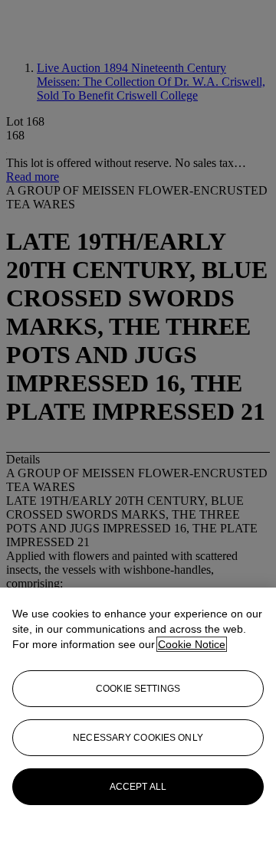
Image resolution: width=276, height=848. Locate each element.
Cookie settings (138, 688)
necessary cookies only (138, 737)
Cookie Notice (191, 644)
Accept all (138, 786)
